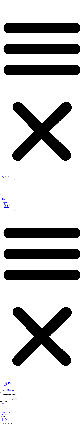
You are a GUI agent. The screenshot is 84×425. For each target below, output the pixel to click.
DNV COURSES (6, 207)
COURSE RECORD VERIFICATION (8, 208)
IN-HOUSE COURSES (7, 389)
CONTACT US (4, 3)
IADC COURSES (7, 204)
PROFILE (3, 199)
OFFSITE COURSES (5, 202)
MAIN (3, 198)
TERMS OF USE (4, 175)
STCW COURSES (7, 205)
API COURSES (6, 206)
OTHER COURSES (5, 203)
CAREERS (4, 1)
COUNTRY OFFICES (5, 200)
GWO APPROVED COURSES (7, 201)
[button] (42, 89)
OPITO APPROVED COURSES (7, 382)
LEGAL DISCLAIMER (6, 176)
